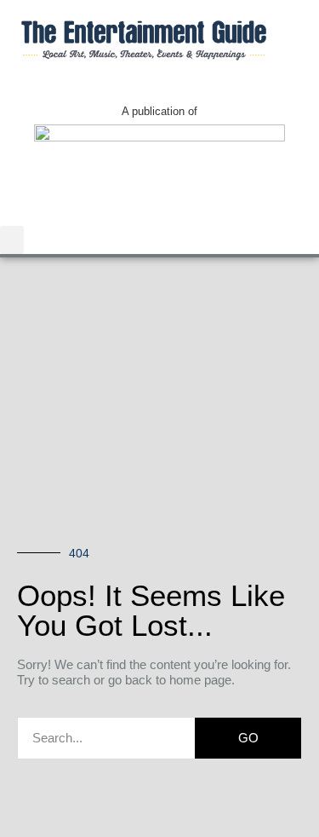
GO (248, 737)
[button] (12, 240)
